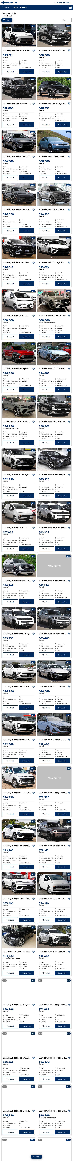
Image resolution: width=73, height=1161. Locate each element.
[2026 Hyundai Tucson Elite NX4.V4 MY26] (19, 247)
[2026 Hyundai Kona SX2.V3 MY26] (19, 141)
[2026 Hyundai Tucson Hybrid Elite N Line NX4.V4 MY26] (54, 936)
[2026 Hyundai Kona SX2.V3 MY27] (19, 1043)
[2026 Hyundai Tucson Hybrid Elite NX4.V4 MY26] (54, 1149)
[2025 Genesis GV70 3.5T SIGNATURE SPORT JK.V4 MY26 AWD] (54, 300)
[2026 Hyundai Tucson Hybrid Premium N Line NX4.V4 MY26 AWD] (54, 459)
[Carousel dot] (15, 45)
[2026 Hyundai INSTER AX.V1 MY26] (19, 777)
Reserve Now (27, 72)
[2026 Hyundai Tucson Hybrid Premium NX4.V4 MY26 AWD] (19, 459)
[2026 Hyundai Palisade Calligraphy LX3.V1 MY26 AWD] (54, 406)
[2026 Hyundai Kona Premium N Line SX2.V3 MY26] (19, 830)
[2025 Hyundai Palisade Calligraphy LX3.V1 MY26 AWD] (54, 35)
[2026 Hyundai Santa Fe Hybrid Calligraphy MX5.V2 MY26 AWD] (54, 512)
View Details (10, 72)
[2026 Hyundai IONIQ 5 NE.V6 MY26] (54, 141)
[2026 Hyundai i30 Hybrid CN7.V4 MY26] (54, 247)
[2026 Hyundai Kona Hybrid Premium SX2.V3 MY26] (54, 88)
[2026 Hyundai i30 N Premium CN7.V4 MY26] (54, 353)
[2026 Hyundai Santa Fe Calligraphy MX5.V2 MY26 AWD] (54, 830)
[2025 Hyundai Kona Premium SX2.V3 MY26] (19, 35)
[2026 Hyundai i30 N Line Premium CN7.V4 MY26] (54, 671)
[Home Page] (9, 2)
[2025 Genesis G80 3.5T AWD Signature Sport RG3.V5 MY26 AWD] (19, 936)
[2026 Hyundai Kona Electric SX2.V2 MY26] (19, 194)
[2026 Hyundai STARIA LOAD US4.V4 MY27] (19, 512)
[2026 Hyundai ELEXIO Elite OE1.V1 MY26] (19, 883)
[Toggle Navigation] (70, 7)
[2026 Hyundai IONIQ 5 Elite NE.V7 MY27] (54, 777)
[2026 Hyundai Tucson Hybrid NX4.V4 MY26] (54, 565)
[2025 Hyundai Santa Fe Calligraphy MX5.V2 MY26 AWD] (19, 88)
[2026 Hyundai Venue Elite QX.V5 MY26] (54, 194)
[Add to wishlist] (33, 50)
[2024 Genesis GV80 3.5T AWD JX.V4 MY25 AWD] (19, 406)
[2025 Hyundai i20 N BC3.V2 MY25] (54, 724)
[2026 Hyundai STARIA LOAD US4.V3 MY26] (19, 300)
